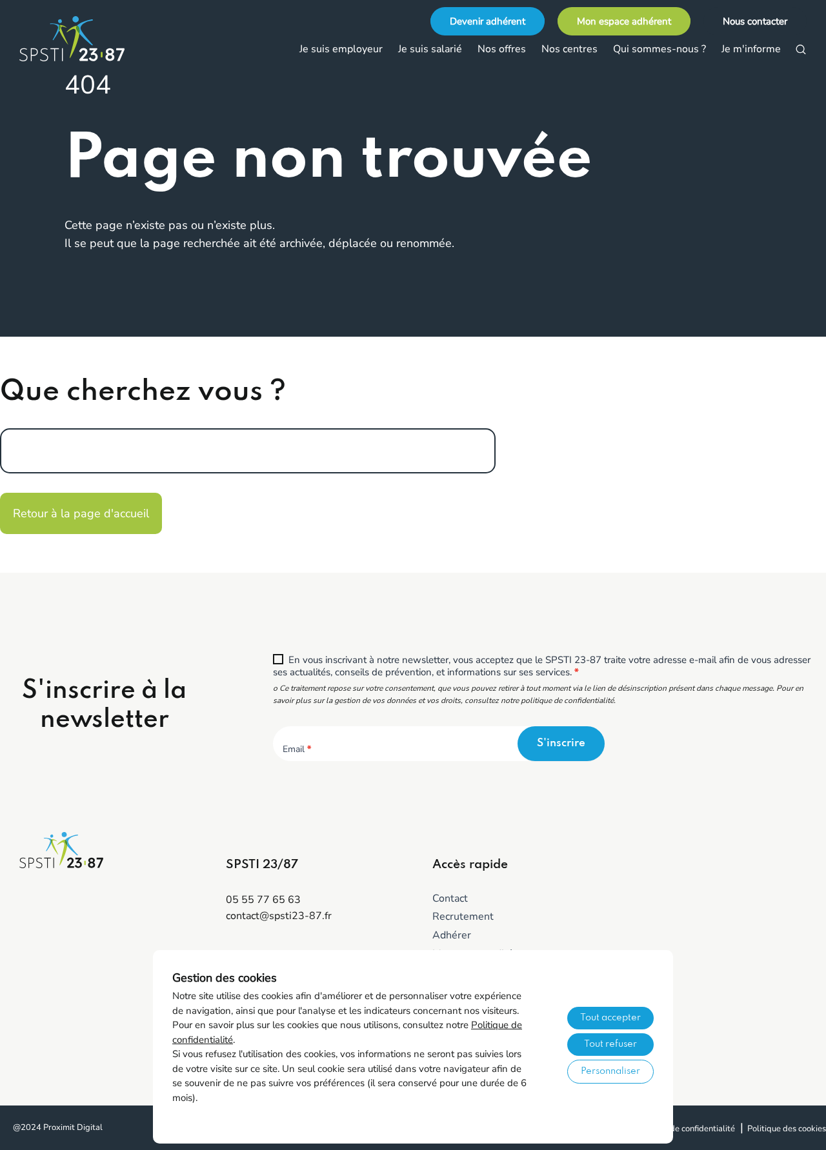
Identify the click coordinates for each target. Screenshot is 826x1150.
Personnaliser (610, 1071)
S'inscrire (561, 743)
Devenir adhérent (487, 21)
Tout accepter (610, 1017)
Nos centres (569, 49)
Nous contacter (755, 21)
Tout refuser (610, 1044)
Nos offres (502, 49)
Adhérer (451, 935)
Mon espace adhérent (624, 21)
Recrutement (463, 916)
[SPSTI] (83, 38)
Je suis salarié (430, 49)
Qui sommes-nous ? (659, 49)
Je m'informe (751, 49)
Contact (450, 898)
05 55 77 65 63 (263, 900)
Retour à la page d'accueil (81, 513)
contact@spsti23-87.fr (279, 916)
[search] (801, 49)
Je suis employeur (341, 49)
